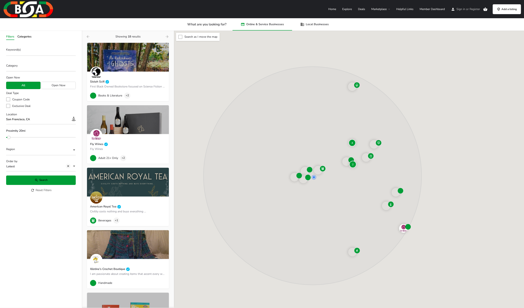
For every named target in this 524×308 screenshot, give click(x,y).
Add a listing (509, 9)
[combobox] (41, 66)
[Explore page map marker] (403, 228)
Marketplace (379, 9)
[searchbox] (40, 66)
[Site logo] (29, 9)
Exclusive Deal (21, 106)
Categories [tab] (24, 36)
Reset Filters (44, 190)
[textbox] (41, 150)
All (23, 85)
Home (332, 9)
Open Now (13, 77)
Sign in (460, 9)
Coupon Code (21, 99)
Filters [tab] (10, 36)
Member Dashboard (432, 9)
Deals (361, 9)
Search (43, 180)
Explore (347, 9)
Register (475, 9)
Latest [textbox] (10, 166)
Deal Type (12, 93)
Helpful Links (404, 9)
